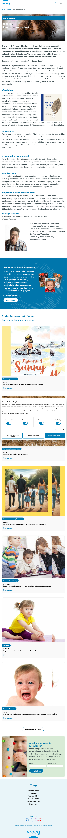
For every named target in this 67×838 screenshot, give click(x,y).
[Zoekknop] (56, 3)
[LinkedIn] (27, 820)
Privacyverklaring (47, 825)
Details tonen (57, 430)
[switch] (25, 423)
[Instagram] (36, 820)
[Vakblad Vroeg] (6, 3)
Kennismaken (11, 295)
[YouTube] (40, 820)
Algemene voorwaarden (34, 825)
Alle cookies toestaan (54, 435)
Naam (31, 763)
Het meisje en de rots (10, 213)
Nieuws (9, 9)
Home (3, 9)
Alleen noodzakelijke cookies (12, 435)
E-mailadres (50, 763)
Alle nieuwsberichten (33, 729)
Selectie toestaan (33, 435)
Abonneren (10, 300)
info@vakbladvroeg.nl (33, 801)
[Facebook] (31, 820)
